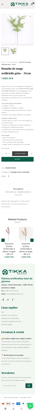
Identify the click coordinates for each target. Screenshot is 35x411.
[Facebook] (8, 176)
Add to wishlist (31, 153)
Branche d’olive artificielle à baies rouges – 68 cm (9, 248)
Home (3, 62)
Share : (3, 176)
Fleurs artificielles (12, 62)
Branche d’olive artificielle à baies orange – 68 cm (25, 248)
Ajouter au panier (20, 153)
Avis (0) (18, 195)
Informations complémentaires (18, 192)
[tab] (18, 188)
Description (18, 189)
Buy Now (17, 159)
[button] (32, 4)
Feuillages (13, 172)
